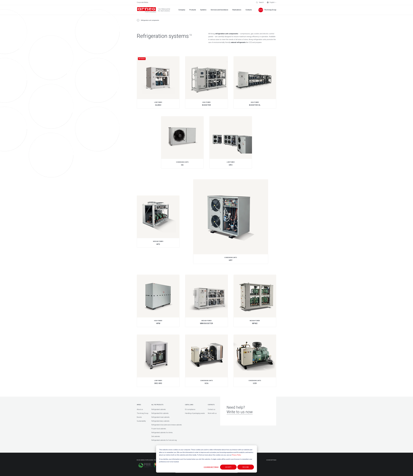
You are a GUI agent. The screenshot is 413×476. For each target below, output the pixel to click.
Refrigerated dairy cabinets (160, 421)
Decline (246, 467)
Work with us (212, 413)
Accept (228, 467)
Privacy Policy (236, 455)
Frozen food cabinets (158, 429)
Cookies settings (211, 467)
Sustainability (141, 421)
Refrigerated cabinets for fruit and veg (164, 440)
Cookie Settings (271, 460)
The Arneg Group (142, 413)
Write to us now (240, 412)
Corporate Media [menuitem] (142, 2)
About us (140, 409)
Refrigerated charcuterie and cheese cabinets (166, 425)
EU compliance (190, 409)
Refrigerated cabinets (158, 409)
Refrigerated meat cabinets (160, 417)
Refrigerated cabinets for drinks (162, 432)
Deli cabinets (155, 436)
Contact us (211, 409)
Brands (139, 417)
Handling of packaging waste (195, 413)
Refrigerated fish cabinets (160, 413)
